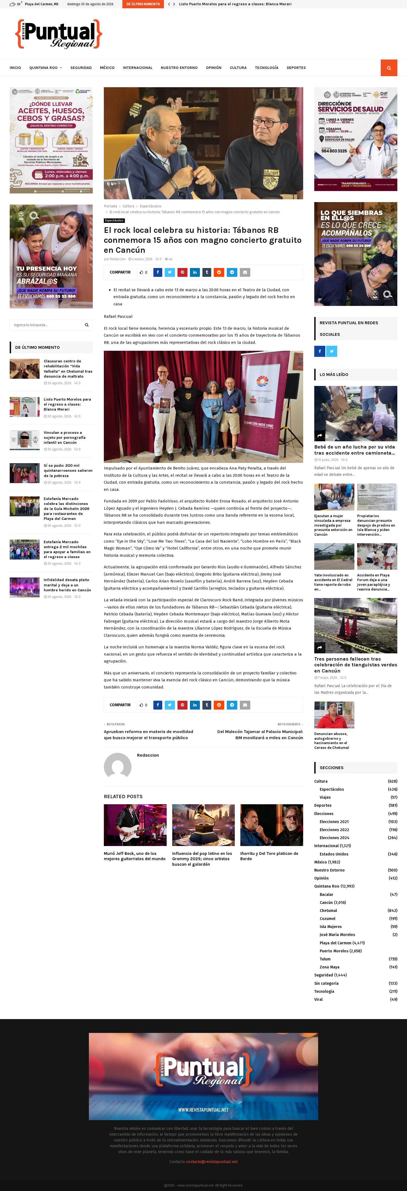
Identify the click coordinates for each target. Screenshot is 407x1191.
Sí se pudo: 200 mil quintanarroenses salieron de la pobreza (68, 470)
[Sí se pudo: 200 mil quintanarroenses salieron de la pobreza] (25, 473)
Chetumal (328, 910)
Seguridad (81, 67)
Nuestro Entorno (179, 67)
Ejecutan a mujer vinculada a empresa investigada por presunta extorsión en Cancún (333, 525)
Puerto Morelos (334, 951)
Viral (318, 999)
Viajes (325, 797)
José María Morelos (337, 934)
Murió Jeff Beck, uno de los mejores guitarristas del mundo (135, 856)
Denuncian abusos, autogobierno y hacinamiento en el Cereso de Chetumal (331, 741)
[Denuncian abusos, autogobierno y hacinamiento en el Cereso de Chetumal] (334, 715)
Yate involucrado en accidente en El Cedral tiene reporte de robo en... (333, 582)
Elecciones (323, 813)
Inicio (15, 67)
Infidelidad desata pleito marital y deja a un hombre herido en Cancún (67, 585)
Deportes (296, 67)
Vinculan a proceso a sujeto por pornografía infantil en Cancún (236, 4)
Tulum (325, 959)
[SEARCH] (87, 325)
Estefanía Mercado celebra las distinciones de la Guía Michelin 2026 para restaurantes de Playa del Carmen (66, 508)
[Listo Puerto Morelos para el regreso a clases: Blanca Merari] (25, 407)
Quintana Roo (43, 67)
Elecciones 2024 (334, 838)
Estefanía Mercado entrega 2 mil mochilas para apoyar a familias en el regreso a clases (67, 550)
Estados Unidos (334, 854)
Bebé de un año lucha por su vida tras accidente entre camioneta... (354, 450)
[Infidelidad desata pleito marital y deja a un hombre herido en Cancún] (25, 587)
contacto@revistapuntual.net (212, 1161)
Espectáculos (114, 220)
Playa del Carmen (335, 943)
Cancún (326, 902)
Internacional (138, 67)
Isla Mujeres (331, 926)
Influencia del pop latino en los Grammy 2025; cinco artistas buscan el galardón (202, 859)
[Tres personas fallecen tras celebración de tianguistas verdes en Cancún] (355, 625)
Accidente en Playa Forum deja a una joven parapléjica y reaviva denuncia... (373, 582)
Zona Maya (329, 967)
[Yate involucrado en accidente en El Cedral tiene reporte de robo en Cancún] (334, 556)
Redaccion (118, 259)
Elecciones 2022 (334, 829)
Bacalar (326, 894)
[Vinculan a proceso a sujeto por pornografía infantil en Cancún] (25, 440)
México (107, 67)
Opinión (213, 67)
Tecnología (267, 67)
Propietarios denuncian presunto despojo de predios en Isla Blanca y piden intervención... (376, 525)
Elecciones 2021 (334, 821)
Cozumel (327, 918)
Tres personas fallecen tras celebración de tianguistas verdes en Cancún (355, 665)
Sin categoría (326, 983)
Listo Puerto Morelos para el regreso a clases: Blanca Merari (67, 404)
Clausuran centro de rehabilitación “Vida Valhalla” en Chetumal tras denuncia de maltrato (68, 369)
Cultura (238, 67)
